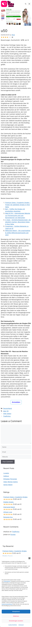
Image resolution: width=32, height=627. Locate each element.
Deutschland (7, 408)
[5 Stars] (9, 37)
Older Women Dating (10, 482)
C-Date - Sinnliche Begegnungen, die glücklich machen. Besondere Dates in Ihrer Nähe (18, 222)
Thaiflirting (6, 416)
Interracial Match (9, 507)
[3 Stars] (5, 37)
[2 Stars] (3, 37)
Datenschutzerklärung (7, 604)
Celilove (6, 476)
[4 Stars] (7, 37)
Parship (12, 534)
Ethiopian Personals (10, 479)
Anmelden (16, 402)
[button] (29, 558)
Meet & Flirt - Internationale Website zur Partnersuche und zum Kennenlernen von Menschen (17, 216)
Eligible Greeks (8, 502)
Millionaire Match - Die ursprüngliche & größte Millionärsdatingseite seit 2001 (17, 233)
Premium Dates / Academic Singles (15, 497)
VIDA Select (7, 413)
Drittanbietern (7, 581)
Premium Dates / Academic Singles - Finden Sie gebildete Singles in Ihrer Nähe (17, 205)
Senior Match (7, 485)
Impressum (21, 624)
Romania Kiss (8, 517)
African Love (7, 512)
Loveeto (6, 473)
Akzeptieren (16, 611)
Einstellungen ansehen (16, 621)
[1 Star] (2, 37)
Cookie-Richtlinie (12, 624)
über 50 (6, 411)
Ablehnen (16, 616)
